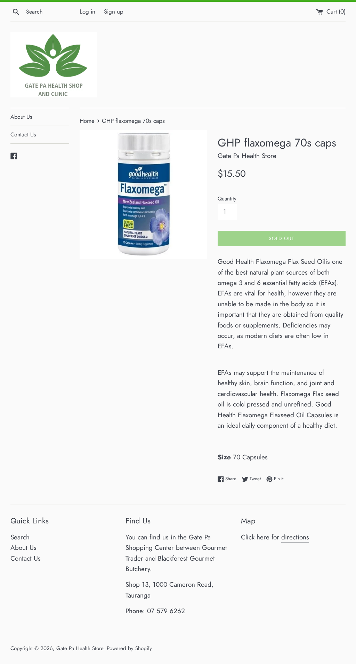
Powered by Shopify (129, 648)
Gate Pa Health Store (79, 648)
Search (20, 537)
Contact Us (23, 135)
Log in (87, 11)
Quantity (227, 199)
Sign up (113, 11)
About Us (21, 117)
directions (295, 537)
